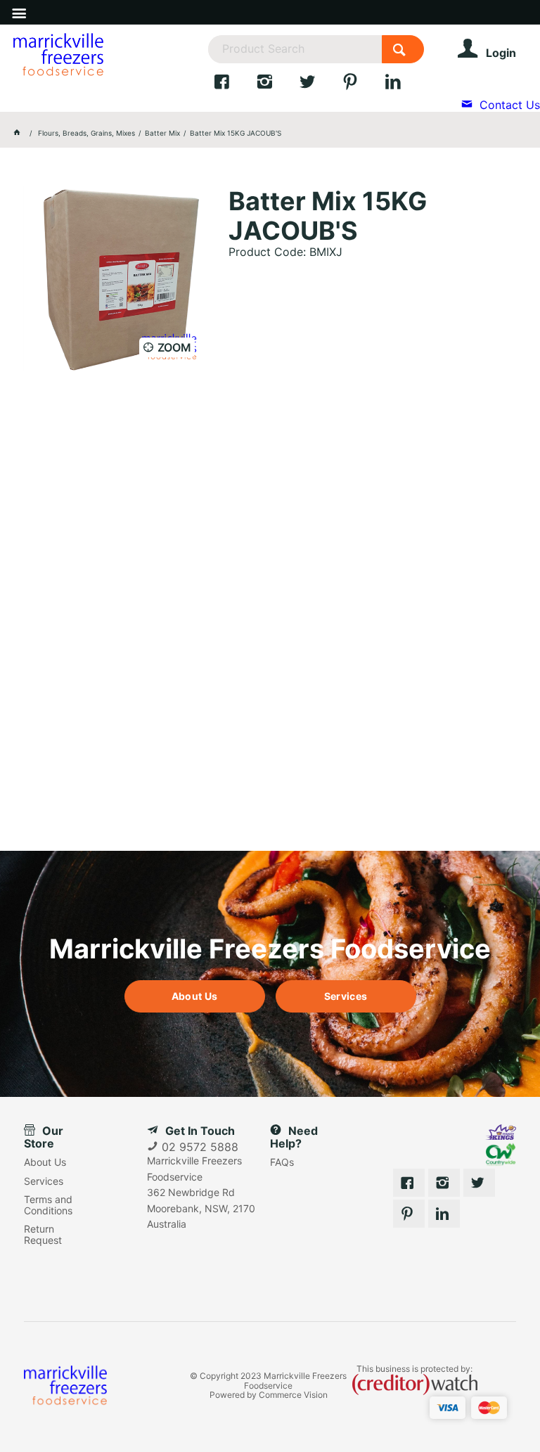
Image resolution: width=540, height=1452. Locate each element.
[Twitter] (320, 85)
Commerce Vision (293, 1394)
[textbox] (294, 49)
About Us (194, 996)
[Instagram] (277, 85)
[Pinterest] (363, 85)
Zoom (174, 347)
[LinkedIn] (404, 85)
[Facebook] (234, 85)
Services (345, 996)
